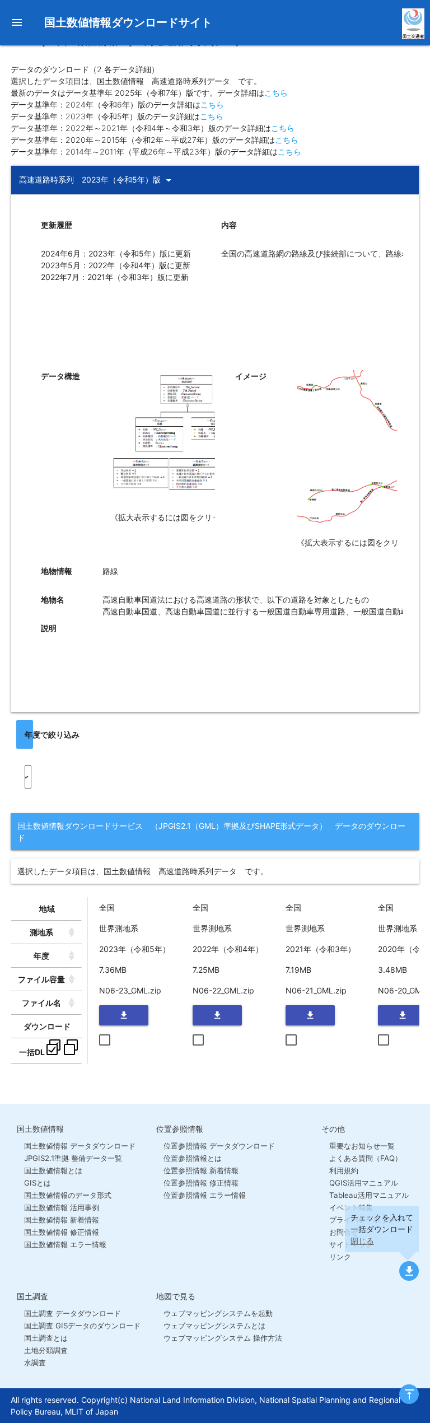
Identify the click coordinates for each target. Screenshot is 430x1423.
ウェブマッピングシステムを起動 (218, 1313)
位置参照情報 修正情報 (201, 1182)
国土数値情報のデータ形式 (67, 1195)
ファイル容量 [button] (41, 979)
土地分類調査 (46, 1350)
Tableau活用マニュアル (368, 1195)
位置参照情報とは (192, 1158)
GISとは (37, 1182)
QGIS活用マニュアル (363, 1182)
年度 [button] (41, 955)
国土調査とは (46, 1337)
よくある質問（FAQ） (365, 1158)
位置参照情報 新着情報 (201, 1170)
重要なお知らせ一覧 (361, 1145)
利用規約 (343, 1170)
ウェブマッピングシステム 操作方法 (222, 1337)
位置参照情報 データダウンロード (219, 1145)
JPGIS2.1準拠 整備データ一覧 (73, 1158)
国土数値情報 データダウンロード (79, 1145)
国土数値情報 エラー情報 (65, 1244)
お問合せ (343, 1232)
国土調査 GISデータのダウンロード (82, 1325)
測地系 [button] (41, 932)
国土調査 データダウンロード (72, 1313)
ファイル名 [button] (41, 1002)
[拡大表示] (196, 505)
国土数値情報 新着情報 (61, 1219)
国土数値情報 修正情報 (61, 1232)
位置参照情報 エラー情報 (204, 1195)
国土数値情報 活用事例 (61, 1207)
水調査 (35, 1362)
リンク (339, 1256)
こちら (276, 92)
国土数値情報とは (53, 1170)
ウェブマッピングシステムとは (214, 1325)
